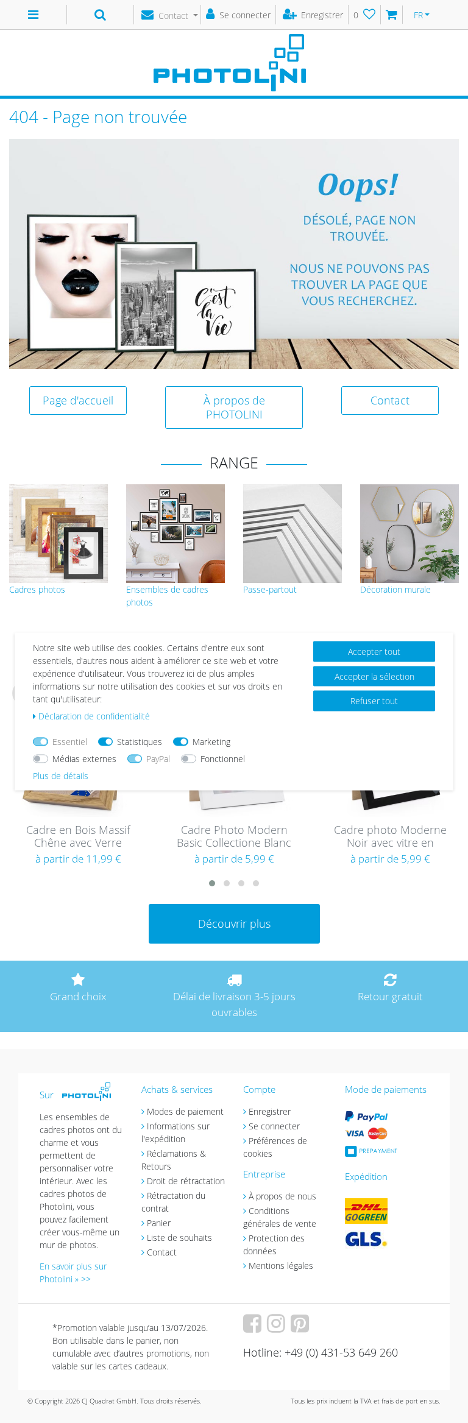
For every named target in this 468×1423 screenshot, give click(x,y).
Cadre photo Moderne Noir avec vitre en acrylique (390, 837)
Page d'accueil (78, 400)
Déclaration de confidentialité (94, 716)
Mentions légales (281, 1265)
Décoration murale (395, 589)
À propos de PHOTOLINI (234, 407)
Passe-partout (270, 589)
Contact (390, 400)
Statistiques (139, 741)
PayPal (158, 758)
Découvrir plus (234, 923)
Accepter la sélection (374, 676)
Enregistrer (270, 1111)
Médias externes (84, 758)
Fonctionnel (222, 758)
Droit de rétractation (186, 1181)
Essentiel (69, 741)
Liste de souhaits (179, 1237)
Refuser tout (374, 701)
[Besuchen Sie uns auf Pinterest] (301, 1327)
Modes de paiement (185, 1111)
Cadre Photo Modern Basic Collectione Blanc (234, 837)
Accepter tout (374, 651)
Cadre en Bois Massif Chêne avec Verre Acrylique (78, 837)
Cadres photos (37, 589)
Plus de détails (60, 776)
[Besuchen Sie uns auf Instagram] (277, 1327)
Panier (159, 1223)
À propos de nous (282, 1196)
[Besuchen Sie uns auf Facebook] (253, 1327)
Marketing (211, 741)
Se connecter (274, 1126)
